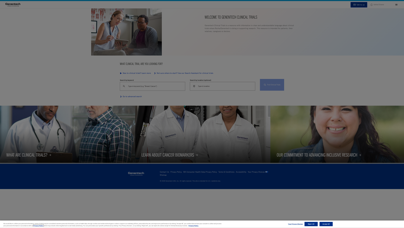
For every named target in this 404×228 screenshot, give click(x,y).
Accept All (326, 224)
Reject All (311, 224)
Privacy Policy (38, 226)
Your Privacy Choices (295, 224)
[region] (202, 224)
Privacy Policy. (194, 226)
